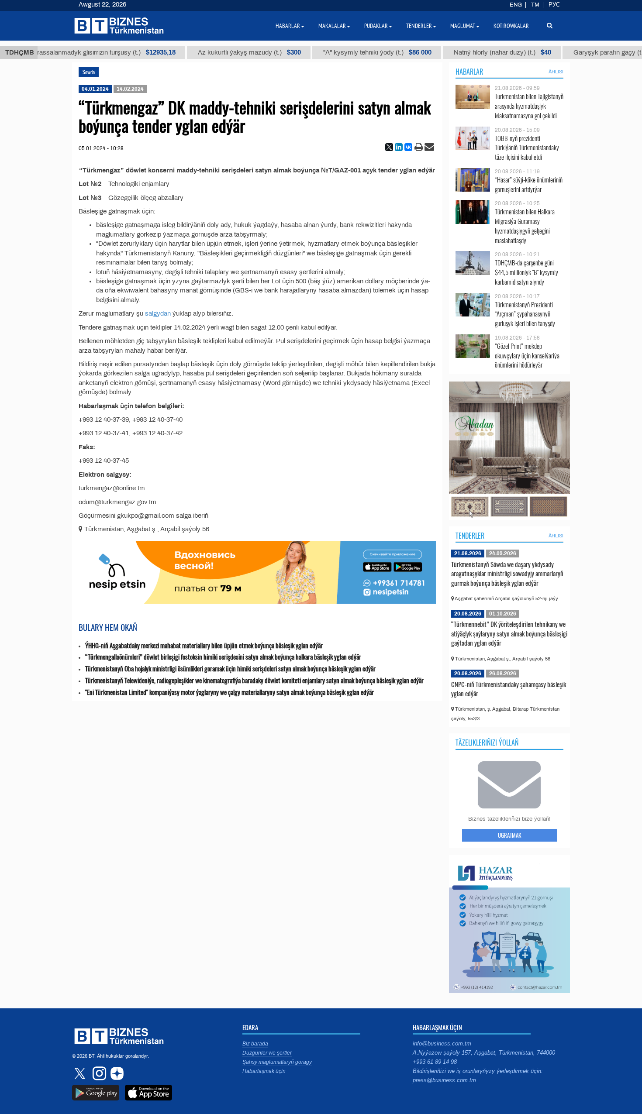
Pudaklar (376, 26)
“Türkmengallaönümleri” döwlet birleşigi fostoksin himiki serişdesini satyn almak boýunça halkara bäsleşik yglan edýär (223, 656)
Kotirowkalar (511, 26)
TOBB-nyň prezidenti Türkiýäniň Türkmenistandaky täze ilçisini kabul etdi (527, 148)
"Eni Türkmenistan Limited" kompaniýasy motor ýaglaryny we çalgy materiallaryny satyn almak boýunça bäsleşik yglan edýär (229, 692)
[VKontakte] (408, 147)
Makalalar (332, 26)
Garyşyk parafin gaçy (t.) (590, 52)
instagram (98, 1073)
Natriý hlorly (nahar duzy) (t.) (472, 52)
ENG (516, 5)
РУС (554, 5)
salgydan (158, 313)
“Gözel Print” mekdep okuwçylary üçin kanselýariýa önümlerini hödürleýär (527, 355)
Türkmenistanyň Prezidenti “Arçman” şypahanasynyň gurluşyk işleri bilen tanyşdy (525, 314)
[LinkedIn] (399, 147)
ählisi (556, 71)
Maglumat (462, 26)
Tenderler (470, 535)
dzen (115, 1073)
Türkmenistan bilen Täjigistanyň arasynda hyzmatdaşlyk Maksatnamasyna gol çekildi (529, 106)
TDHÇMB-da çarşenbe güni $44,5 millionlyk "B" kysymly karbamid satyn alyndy (526, 272)
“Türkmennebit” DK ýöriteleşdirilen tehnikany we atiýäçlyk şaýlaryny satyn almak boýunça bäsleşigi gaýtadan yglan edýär (509, 633)
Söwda (89, 72)
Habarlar (469, 71)
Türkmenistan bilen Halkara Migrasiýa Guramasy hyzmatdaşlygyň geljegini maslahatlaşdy (525, 225)
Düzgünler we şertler (267, 1053)
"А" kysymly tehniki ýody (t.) (347, 52)
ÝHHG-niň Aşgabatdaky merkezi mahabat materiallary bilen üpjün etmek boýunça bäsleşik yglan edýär (204, 645)
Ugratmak (509, 835)
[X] (389, 147)
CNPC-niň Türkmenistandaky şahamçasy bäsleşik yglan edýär (508, 688)
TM (535, 5)
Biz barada (255, 1044)
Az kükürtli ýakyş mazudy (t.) (218, 52)
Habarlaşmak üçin (264, 1071)
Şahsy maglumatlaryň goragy (277, 1062)
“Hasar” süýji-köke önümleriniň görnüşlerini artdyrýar (529, 184)
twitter (81, 1073)
